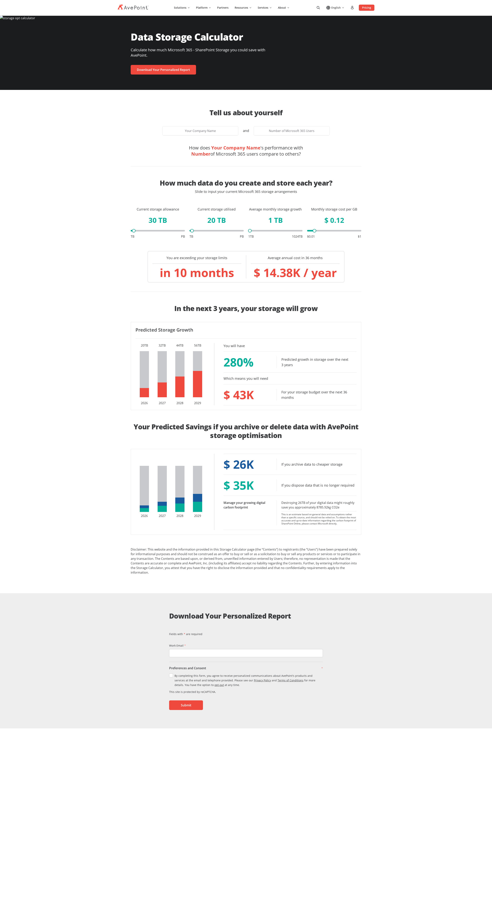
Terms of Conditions (290, 680)
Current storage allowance (158, 209)
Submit (186, 705)
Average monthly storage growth (275, 209)
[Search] (318, 7)
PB (183, 236)
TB (132, 236)
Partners (223, 7)
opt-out (219, 685)
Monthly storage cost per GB (334, 209)
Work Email (177, 645)
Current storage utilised (217, 209)
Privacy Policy (262, 680)
